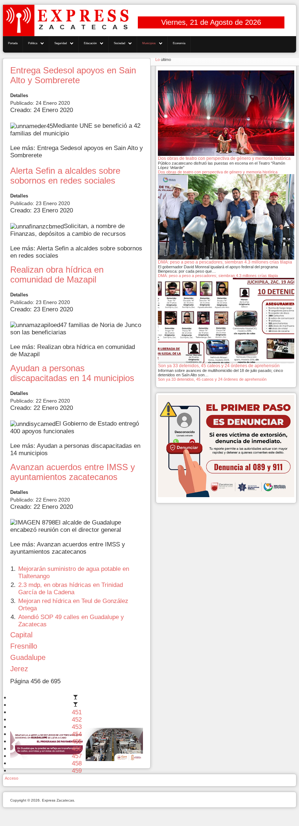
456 (77, 748)
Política (32, 43)
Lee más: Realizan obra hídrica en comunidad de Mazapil (72, 350)
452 (77, 719)
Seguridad (60, 43)
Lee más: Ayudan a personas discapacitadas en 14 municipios (75, 449)
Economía (179, 43)
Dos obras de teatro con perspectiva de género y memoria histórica (217, 172)
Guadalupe (28, 657)
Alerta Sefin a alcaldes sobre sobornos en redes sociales (65, 175)
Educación (90, 43)
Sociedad (119, 43)
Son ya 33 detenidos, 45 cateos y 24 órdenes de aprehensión (212, 379)
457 (77, 756)
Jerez (19, 669)
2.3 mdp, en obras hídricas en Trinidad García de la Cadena (70, 588)
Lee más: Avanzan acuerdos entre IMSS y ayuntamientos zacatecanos (67, 548)
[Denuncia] (226, 445)
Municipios (149, 43)
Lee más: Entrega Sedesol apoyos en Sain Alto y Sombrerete (76, 152)
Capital (21, 635)
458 (77, 763)
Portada (13, 43)
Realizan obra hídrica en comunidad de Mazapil (57, 274)
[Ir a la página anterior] (76, 705)
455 (77, 741)
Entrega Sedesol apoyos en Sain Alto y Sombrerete (73, 75)
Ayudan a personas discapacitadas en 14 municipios (72, 373)
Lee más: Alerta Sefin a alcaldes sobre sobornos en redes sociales (76, 252)
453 (77, 726)
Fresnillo (23, 646)
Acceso (11, 778)
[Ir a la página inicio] (76, 697)
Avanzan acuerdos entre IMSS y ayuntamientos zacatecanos (72, 472)
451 (77, 712)
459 (77, 770)
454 (77, 734)
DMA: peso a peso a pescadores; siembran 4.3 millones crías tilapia (218, 275)
